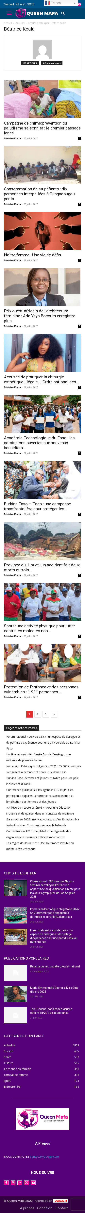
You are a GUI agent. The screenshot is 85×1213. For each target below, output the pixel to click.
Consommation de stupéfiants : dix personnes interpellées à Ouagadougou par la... (39, 194)
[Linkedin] (19, 1182)
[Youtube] (79, 4)
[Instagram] (13, 1182)
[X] (26, 1182)
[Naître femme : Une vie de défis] (42, 231)
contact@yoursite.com (44, 1156)
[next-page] (54, 714)
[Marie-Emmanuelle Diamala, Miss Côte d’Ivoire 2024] (15, 994)
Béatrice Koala (12, 138)
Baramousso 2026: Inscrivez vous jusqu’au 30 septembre (42, 819)
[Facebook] (6, 1182)
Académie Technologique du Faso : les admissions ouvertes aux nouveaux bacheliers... (39, 443)
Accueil (8, 23)
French (55, 3)
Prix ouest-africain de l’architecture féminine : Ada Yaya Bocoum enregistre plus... (39, 316)
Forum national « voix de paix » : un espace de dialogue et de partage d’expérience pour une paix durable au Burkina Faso (43, 742)
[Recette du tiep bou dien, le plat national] (15, 973)
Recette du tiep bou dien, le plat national (55, 966)
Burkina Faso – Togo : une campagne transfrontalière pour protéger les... (37, 506)
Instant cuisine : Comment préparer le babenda (36, 825)
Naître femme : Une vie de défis (32, 255)
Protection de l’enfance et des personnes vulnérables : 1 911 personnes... (41, 689)
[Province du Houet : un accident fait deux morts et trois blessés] (42, 541)
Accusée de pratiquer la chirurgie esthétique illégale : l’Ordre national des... (41, 379)
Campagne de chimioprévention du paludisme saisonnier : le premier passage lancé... (42, 128)
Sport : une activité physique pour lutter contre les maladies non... (39, 628)
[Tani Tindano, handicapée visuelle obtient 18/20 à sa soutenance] (15, 1015)
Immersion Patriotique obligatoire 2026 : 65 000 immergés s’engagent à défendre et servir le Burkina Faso (55, 913)
